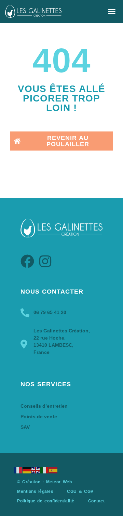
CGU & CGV (80, 491)
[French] (18, 470)
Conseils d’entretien (44, 406)
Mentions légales (35, 491)
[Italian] (44, 470)
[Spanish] (53, 470)
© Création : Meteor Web (44, 482)
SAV (25, 427)
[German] (27, 470)
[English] (35, 470)
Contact (96, 501)
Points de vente (38, 416)
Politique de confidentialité (45, 501)
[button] (112, 11)
